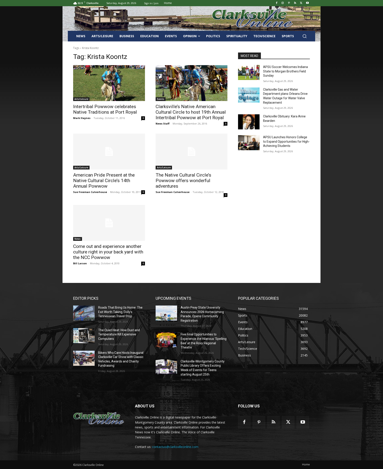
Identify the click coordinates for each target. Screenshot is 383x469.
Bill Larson (80, 263)
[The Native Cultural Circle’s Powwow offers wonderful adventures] (191, 151)
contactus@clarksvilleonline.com (175, 447)
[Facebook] (276, 3)
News (77, 238)
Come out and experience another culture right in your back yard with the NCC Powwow (108, 252)
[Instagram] (282, 3)
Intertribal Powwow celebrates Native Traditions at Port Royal (105, 109)
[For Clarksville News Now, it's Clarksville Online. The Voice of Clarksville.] (98, 418)
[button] (304, 36)
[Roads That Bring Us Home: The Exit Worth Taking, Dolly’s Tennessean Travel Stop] (84, 313)
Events (160, 99)
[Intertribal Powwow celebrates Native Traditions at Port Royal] (109, 83)
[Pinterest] (288, 3)
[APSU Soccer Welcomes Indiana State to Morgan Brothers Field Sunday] (249, 72)
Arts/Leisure (81, 99)
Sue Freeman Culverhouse (90, 192)
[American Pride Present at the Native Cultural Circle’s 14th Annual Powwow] (109, 151)
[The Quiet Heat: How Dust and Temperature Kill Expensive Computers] (84, 335)
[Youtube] (307, 3)
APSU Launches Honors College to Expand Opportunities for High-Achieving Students (286, 141)
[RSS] (295, 3)
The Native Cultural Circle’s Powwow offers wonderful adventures (183, 180)
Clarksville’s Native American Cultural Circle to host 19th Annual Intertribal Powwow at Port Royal (191, 112)
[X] (301, 3)
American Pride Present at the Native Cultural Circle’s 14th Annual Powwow (104, 180)
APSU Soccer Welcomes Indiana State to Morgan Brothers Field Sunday (285, 71)
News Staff (163, 123)
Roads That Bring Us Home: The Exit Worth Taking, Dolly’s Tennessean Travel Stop (120, 312)
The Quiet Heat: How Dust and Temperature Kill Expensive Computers (119, 334)
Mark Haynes (81, 118)
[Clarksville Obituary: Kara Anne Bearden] (249, 121)
